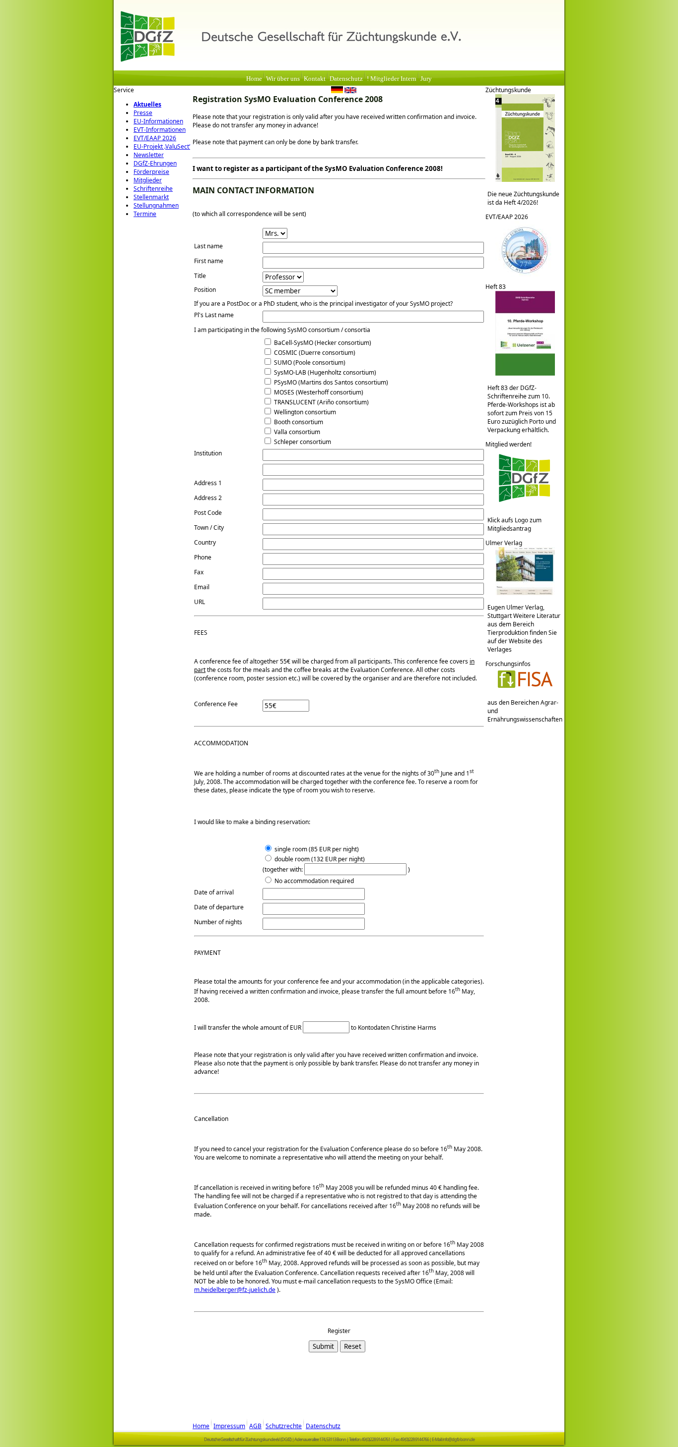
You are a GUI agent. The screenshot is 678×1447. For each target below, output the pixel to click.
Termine (145, 214)
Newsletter (149, 155)
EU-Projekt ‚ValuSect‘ (162, 146)
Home (254, 78)
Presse (143, 113)
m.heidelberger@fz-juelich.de (234, 1289)
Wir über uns (283, 78)
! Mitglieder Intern (391, 78)
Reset (352, 1346)
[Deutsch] (337, 91)
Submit (323, 1346)
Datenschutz (346, 78)
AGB (255, 1426)
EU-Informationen (158, 121)
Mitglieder (148, 180)
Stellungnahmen (156, 205)
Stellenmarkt (151, 197)
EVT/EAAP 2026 (155, 138)
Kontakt (315, 78)
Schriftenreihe (153, 188)
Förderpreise (151, 171)
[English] (350, 91)
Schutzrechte (284, 1426)
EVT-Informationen (160, 129)
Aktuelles (147, 104)
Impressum (229, 1426)
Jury (426, 78)
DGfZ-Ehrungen (155, 163)
